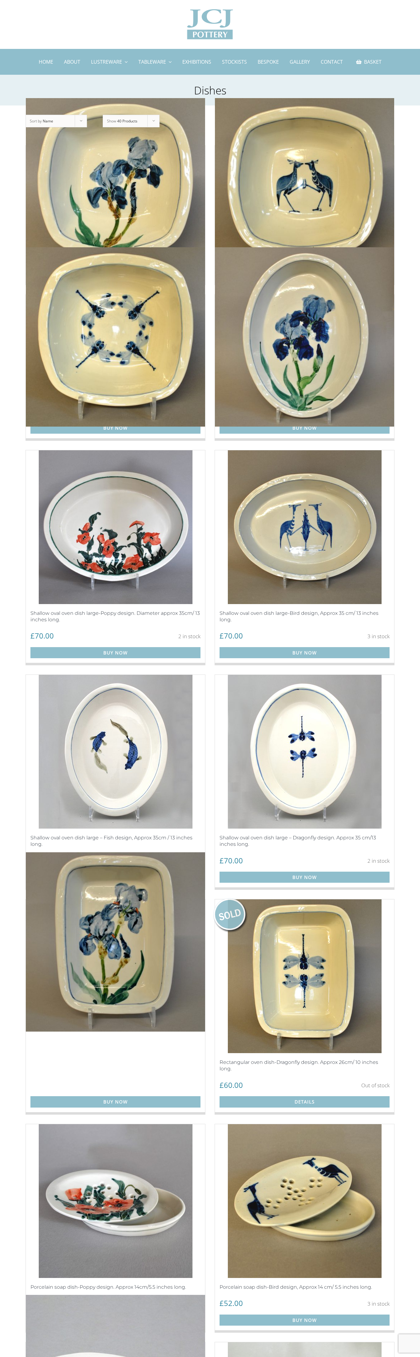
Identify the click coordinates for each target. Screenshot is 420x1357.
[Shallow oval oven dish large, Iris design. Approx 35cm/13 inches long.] (304, 337)
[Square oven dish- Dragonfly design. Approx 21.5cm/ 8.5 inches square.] (115, 337)
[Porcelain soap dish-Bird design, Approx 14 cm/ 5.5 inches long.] (304, 1201)
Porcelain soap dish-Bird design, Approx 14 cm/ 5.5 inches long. (296, 1287)
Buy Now (115, 428)
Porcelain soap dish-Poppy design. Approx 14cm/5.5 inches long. (108, 1287)
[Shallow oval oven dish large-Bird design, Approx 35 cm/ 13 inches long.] (304, 527)
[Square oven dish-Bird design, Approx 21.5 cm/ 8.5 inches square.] (304, 187)
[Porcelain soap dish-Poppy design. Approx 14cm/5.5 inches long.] (115, 1201)
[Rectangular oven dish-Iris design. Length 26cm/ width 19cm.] (115, 941)
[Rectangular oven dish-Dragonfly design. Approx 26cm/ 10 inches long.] (304, 976)
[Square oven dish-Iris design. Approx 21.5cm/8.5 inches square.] (115, 187)
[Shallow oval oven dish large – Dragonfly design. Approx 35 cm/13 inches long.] (304, 752)
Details (305, 1102)
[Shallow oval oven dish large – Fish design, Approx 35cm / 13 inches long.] (115, 752)
